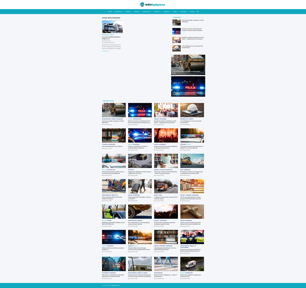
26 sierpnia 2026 (107, 124)
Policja (130, 119)
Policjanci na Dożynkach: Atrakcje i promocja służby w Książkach (137, 147)
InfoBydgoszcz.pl (115, 285)
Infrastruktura (106, 119)
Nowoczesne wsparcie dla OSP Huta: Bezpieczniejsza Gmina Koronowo (190, 250)
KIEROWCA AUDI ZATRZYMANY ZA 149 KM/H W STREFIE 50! (113, 223)
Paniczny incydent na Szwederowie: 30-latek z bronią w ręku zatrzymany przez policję (192, 30)
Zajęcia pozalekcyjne (166, 169)
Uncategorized (158, 272)
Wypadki (109, 220)
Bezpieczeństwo (184, 245)
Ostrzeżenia (105, 272)
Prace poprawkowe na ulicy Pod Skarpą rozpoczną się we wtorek (139, 223)
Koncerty (156, 220)
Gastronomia (146, 11)
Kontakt (192, 11)
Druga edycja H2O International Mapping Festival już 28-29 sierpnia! (165, 147)
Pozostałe (183, 11)
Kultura (156, 144)
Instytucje (166, 11)
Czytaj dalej (105, 51)
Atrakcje (128, 11)
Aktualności (118, 11)
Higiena (145, 272)
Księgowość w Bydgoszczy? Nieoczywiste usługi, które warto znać (139, 172)
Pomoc (156, 195)
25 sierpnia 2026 (159, 175)
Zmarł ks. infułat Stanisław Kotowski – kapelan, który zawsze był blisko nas (190, 223)
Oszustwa (183, 144)
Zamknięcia (187, 169)
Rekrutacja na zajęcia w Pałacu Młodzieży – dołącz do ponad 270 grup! (165, 172)
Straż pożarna (184, 247)
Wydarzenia (120, 119)
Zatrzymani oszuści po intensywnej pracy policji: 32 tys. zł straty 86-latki (191, 147)
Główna (110, 11)
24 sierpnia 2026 (159, 226)
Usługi (174, 11)
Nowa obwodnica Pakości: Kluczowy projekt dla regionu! (112, 197)
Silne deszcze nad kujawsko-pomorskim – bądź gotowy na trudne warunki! (113, 275)
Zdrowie (136, 11)
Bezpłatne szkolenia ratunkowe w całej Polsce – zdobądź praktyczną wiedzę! (193, 38)
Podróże (113, 119)
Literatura (105, 144)
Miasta (111, 34)
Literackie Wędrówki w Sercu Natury (112, 146)
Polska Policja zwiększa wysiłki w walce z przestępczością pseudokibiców (113, 172)
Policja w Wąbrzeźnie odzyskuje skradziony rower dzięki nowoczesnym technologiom (138, 249)
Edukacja (156, 119)
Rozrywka (156, 11)
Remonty (191, 119)
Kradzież (130, 245)
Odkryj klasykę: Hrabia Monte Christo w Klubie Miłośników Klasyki (165, 248)
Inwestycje (114, 195)
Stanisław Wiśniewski (108, 42)
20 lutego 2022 (107, 41)
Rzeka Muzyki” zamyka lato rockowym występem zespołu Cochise (164, 223)
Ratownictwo (189, 272)
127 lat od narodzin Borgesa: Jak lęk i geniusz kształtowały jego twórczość (190, 197)
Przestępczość (137, 119)
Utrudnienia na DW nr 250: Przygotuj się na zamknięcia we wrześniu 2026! (191, 172)
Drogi (181, 169)
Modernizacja (184, 119)
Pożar (160, 195)
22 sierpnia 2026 (107, 251)
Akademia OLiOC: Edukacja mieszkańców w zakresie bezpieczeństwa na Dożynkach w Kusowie (139, 276)
